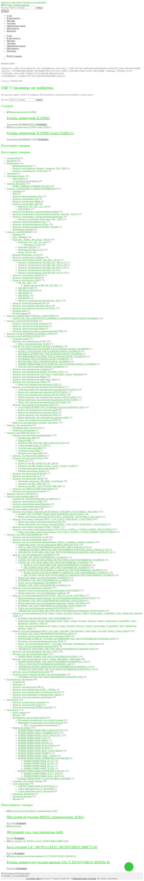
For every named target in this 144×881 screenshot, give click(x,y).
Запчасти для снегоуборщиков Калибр (30, 672)
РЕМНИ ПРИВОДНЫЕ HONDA (34, 743)
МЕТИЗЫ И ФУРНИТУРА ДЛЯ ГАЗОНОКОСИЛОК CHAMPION (50, 354)
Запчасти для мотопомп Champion (28, 702)
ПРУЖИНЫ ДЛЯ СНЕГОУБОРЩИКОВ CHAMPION (44, 580)
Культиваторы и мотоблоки (20, 679)
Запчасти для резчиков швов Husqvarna (31, 504)
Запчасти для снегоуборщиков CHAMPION (33, 555)
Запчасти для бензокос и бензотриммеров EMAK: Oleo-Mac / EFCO (44, 214)
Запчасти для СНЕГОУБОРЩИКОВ (24, 534)
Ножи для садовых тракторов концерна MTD (39, 522)
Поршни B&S (24, 440)
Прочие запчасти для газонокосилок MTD (38, 415)
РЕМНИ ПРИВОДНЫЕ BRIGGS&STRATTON (40, 730)
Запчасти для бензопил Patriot (26, 277)
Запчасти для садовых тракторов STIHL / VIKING (36, 527)
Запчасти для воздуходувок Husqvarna (30, 326)
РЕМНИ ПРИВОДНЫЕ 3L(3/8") (39, 763)
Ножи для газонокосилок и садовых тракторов (34, 422)
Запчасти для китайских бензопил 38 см (31, 305)
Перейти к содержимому (34, 2)
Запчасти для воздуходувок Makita (28, 328)
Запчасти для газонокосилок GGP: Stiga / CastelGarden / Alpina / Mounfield (47, 374)
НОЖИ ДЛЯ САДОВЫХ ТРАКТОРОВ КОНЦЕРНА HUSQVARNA (51, 514)
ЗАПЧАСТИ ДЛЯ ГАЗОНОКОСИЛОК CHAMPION (37, 346)
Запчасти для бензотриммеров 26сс (29, 303)
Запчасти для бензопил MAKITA (28, 275)
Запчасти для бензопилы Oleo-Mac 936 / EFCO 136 (42, 272)
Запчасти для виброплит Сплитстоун (30, 171)
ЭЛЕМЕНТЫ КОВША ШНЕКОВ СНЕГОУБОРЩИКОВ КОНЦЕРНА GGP (55, 666)
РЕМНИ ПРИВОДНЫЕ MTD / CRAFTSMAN (40, 750)
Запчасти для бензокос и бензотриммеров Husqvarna (37, 216)
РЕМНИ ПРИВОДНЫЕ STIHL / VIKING (38, 755)
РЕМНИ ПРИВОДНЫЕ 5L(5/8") (39, 768)
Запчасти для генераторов (19, 425)
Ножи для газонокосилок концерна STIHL (38, 384)
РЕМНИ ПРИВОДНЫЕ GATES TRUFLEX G (40, 735)
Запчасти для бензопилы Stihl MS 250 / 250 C (39, 300)
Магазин (11, 20)
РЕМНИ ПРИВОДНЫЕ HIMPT (33, 740)
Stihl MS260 (23, 293)
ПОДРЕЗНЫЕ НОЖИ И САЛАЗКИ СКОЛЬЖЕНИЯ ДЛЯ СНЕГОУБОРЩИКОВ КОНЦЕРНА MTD (66, 638)
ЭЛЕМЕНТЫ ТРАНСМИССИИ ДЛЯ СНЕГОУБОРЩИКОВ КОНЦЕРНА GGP (56, 669)
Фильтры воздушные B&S (30, 453)
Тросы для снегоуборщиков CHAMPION (37, 583)
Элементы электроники (23, 430)
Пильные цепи (19, 310)
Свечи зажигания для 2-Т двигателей (36, 788)
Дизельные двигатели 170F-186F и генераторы (40, 481)
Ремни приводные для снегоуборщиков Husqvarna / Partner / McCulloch (52, 603)
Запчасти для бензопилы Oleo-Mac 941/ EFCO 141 (42, 267)
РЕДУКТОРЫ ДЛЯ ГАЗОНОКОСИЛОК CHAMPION (44, 361)
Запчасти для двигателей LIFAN (27, 478)
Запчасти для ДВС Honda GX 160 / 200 (36, 463)
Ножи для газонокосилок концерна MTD (37, 412)
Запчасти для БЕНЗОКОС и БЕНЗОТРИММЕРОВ (31, 188)
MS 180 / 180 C (25, 283)
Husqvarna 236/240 (27, 247)
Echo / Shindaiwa (20, 237)
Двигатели (12, 173)
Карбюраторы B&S (27, 438)
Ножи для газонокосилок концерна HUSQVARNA (42, 394)
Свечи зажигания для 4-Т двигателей (36, 791)
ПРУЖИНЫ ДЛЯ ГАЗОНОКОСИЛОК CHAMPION (43, 359)
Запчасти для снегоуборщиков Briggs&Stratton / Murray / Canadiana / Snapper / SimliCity (53, 542)
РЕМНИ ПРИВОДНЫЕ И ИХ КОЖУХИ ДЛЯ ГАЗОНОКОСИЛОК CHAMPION (57, 364)
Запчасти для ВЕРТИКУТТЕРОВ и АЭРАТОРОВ (31, 316)
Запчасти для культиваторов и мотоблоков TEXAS (36, 692)
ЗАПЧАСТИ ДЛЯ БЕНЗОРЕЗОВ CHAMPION (34, 499)
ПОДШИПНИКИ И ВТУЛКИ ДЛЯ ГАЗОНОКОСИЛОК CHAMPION (52, 356)
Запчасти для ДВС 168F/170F (32, 483)
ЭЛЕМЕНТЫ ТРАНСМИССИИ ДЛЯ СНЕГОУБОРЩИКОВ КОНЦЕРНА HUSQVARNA (61, 611)
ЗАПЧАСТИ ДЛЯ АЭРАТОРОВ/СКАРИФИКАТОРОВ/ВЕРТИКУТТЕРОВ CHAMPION (55, 318)
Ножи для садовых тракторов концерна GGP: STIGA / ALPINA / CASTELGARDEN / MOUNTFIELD (66, 532)
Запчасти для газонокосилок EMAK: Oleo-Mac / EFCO (38, 372)
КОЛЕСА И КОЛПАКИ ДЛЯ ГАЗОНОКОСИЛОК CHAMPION (49, 351)
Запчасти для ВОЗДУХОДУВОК (22, 321)
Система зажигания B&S (30, 448)
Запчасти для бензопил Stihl (25, 280)
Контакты (11, 31)
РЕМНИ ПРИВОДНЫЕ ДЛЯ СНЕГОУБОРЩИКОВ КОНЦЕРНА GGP (52, 661)
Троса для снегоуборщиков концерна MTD (38, 646)
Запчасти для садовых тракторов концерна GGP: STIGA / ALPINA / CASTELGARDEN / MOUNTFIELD (62, 529)
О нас (9, 15)
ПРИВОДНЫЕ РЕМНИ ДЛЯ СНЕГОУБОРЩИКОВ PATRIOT (48, 656)
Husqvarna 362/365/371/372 (30, 249)
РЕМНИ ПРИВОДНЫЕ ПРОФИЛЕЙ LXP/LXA (41, 771)
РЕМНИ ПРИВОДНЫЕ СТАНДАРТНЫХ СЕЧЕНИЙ (44, 778)
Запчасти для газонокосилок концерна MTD (33, 405)
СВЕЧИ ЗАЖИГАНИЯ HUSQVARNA (36, 786)
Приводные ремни (21, 727)
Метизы (16, 715)
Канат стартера (19, 712)
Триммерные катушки (23, 229)
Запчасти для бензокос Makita (26, 201)
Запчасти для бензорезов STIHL (27, 501)
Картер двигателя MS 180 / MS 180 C (41, 285)
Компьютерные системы (84, 878)
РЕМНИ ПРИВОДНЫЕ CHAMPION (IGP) (38, 733)
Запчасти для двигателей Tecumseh (29, 491)
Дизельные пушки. (16, 176)
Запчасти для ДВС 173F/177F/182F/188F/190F (40, 486)
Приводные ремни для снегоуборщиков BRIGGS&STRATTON (48, 544)
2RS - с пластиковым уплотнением (40, 725)
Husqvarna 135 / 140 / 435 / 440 (32, 242)
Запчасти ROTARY (16, 183)
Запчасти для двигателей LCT (26, 476)
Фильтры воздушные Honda (31, 471)
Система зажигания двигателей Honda (36, 468)
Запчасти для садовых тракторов (22, 509)
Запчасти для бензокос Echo (25, 199)
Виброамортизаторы (22, 166)
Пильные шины (20, 313)
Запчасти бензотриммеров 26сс (27, 196)
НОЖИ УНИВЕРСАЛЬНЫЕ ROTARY (31, 186)
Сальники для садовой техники (27, 781)
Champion (17, 191)
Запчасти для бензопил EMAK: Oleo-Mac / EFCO (35, 260)
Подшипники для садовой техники (29, 717)
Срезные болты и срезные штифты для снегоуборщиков (39, 674)
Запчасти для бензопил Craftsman (28, 257)
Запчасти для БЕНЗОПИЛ (19, 232)
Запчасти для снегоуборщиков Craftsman (31, 588)
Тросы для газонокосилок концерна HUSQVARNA (42, 402)
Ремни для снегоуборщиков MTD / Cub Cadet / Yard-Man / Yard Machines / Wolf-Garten (59, 644)
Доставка (11, 23)
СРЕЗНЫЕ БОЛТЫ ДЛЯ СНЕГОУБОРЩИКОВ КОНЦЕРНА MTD (50, 677)
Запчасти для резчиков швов (20, 496)
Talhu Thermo (18, 178)
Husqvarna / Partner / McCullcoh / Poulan (31, 239)
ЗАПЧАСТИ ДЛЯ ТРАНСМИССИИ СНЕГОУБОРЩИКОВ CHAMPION (53, 562)
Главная (5, 81)
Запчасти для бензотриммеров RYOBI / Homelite (35, 227)
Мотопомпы (13, 700)
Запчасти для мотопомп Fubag (26, 705)
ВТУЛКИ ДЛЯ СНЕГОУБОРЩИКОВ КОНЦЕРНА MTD (46, 633)
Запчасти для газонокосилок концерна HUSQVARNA (38, 387)
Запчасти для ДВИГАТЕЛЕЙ (21, 433)
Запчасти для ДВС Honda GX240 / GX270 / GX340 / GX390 (46, 466)
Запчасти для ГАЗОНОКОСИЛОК (23, 336)
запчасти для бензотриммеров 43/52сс (30, 224)
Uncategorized (13, 158)
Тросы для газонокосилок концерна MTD (38, 420)
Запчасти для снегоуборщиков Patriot (30, 654)
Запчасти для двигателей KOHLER (29, 473)
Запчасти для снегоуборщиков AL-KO (30, 537)
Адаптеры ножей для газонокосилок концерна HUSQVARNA (47, 389)
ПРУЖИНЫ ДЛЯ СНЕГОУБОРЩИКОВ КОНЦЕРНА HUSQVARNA (52, 600)
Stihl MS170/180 (25, 288)
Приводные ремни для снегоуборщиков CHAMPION (43, 577)
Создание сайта (33, 878)
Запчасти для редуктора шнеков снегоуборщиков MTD (44, 636)
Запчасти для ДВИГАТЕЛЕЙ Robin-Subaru (32, 488)
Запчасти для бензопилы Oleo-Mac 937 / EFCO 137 (42, 262)
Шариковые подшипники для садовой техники (40, 722)
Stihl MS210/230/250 (27, 290)
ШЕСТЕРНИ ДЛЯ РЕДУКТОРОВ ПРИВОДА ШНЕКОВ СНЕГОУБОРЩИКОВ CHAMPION (69, 575)
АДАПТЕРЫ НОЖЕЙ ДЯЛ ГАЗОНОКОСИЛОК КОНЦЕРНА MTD (51, 407)
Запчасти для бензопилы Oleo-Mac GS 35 (38, 270)
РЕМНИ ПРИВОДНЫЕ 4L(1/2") (39, 766)
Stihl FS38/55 (24, 209)
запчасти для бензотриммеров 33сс (29, 221)
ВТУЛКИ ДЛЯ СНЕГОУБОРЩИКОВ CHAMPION (43, 557)
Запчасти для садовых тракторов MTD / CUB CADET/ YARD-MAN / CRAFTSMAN (52, 519)
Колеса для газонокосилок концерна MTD (38, 410)
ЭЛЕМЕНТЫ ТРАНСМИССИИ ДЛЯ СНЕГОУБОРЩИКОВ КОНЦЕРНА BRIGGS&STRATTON (65, 552)
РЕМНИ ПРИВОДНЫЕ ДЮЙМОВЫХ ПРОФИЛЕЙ (43, 758)
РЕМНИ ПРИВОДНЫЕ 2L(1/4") (39, 761)
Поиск (39, 8)
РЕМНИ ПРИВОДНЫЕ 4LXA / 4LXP (42, 776)
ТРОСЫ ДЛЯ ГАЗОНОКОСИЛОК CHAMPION (41, 366)
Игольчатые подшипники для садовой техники (40, 720)
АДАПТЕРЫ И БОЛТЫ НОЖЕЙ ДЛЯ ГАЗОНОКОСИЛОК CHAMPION (53, 349)
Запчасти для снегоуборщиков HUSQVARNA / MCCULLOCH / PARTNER (48, 595)
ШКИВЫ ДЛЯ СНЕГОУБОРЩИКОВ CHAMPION (43, 585)
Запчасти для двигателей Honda (27, 458)
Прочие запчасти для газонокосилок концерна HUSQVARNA (47, 397)
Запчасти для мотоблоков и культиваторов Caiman (36, 694)
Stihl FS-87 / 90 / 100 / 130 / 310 (32, 206)
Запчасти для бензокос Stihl (25, 204)
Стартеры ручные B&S (29, 450)
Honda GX (23, 460)
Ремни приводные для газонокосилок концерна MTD (43, 417)
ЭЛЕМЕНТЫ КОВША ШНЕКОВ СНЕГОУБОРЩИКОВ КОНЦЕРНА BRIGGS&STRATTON (63, 549)
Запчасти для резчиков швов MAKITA (30, 506)
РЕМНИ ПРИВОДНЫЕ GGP (32, 738)
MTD (14, 194)
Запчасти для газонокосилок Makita (29, 377)
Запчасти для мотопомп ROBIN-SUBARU (32, 707)
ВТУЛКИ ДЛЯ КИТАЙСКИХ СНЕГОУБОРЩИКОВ (44, 618)
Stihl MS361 (23, 295)
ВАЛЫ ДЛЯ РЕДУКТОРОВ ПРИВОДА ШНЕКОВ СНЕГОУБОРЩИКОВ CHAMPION (66, 572)
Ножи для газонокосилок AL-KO (34, 344)
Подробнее (21, 868)
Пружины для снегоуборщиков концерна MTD (40, 641)
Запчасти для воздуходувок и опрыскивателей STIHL (38, 331)
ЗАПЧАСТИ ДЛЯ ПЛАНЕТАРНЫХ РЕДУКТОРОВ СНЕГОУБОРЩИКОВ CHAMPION (61, 560)
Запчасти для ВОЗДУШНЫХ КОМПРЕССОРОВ (30, 333)
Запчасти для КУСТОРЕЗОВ (21, 494)
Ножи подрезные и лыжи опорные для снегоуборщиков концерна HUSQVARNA (57, 598)
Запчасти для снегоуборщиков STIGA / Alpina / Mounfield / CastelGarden (46, 659)
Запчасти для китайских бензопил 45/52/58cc (34, 308)
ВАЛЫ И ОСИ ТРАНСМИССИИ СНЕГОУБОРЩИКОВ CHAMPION (57, 565)
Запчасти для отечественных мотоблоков (32, 697)
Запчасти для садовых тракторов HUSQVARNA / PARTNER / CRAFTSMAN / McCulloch (55, 511)
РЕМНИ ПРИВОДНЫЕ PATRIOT (34, 753)
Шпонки (16, 799)
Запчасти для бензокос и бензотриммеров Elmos (35, 211)
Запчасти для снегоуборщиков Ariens (30, 539)
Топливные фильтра (22, 796)
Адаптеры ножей (20, 338)
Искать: (4, 7)
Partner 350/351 (25, 252)
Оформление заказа (16, 26)
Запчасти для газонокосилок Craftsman (30, 369)
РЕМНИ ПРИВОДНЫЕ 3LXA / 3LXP (42, 773)
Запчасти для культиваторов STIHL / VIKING (34, 689)
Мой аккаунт (13, 28)
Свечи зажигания (20, 783)
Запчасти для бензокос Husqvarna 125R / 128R (40, 219)
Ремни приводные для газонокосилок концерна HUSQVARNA (48, 399)
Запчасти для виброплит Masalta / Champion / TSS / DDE (39, 168)
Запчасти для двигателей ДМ (26, 687)
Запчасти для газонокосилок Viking (29, 382)
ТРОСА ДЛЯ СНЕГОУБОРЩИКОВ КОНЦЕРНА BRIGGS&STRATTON (53, 547)
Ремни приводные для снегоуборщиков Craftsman (42, 593)
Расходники (12, 710)
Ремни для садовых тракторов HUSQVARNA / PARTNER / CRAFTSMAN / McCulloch (59, 516)
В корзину (42, 124)
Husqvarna (17, 684)
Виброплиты (13, 163)
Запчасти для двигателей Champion (29, 455)
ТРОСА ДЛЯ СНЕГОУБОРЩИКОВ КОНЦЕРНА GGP (44, 664)
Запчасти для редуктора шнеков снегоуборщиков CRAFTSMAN (49, 590)
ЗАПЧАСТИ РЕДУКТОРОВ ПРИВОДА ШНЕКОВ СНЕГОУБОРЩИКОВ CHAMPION (60, 570)
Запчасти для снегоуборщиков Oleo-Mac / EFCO (35, 651)
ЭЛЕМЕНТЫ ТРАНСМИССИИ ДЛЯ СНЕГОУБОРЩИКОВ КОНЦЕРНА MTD (56, 649)
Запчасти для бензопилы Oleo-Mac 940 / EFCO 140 (42, 265)
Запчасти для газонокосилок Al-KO (29, 341)
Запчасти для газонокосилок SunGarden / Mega (34, 379)
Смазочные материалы (23, 794)
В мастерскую (13, 18)
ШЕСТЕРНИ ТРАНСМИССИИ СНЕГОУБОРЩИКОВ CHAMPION (57, 567)
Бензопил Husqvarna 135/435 (26, 255)
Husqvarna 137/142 (32, 244)
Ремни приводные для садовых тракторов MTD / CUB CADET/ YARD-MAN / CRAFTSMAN (63, 524)
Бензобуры (12, 160)
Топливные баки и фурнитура (26, 427)
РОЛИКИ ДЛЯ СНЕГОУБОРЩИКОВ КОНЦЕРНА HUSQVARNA (50, 605)
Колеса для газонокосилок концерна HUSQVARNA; (43, 392)
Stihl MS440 (23, 298)
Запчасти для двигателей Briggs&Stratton (31, 435)
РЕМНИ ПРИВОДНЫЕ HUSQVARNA (37, 745)
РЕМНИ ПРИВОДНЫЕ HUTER (33, 748)
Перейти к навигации (11, 2)
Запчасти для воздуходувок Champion (30, 323)
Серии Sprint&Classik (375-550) (33, 445)
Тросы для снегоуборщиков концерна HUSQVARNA (43, 608)
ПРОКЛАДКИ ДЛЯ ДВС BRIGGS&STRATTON (41, 443)
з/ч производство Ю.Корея (25, 181)
